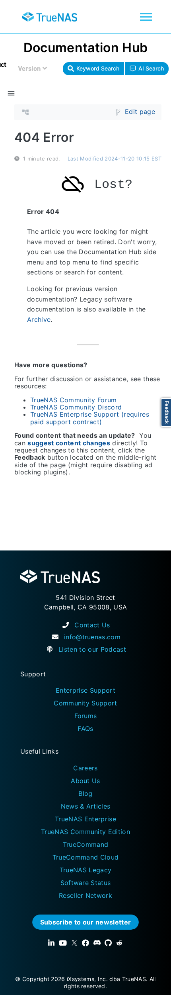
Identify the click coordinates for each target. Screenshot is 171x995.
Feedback (166, 412)
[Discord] (97, 942)
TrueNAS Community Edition (85, 832)
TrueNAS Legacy (86, 870)
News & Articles (86, 806)
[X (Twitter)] (74, 942)
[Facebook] (85, 942)
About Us (85, 781)
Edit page (140, 112)
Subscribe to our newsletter (85, 922)
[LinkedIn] (51, 942)
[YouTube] (63, 942)
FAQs (85, 729)
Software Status (85, 883)
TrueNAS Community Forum (73, 400)
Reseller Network (85, 895)
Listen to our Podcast (92, 649)
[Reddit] (119, 942)
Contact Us (92, 625)
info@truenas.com (92, 636)
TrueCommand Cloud (85, 857)
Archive (39, 319)
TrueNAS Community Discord (76, 407)
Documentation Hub (85, 47)
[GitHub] (108, 942)
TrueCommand (86, 844)
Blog (85, 793)
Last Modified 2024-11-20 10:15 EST (114, 158)
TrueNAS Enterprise (85, 819)
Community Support (85, 703)
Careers (85, 768)
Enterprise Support (85, 690)
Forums (85, 716)
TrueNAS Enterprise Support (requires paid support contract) (89, 418)
